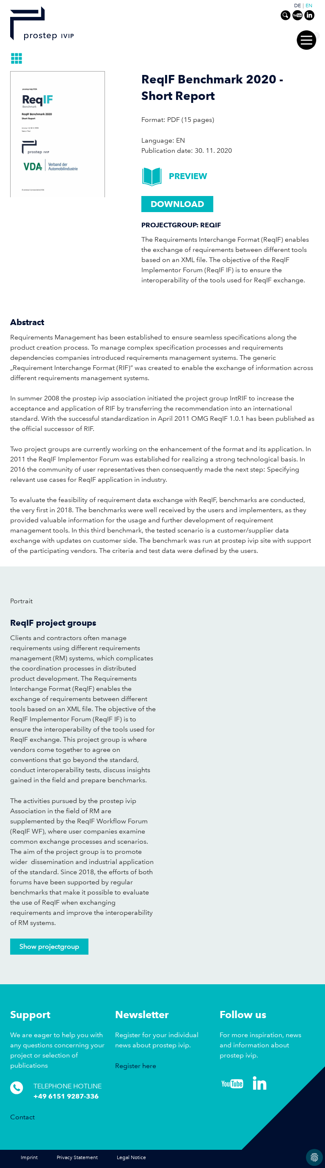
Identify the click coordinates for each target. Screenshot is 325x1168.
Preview (188, 176)
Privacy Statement (77, 1157)
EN (309, 5)
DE (297, 5)
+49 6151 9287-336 (66, 1096)
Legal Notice (131, 1157)
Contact (22, 1117)
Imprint (29, 1157)
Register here (135, 1066)
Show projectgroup (49, 946)
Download (177, 204)
